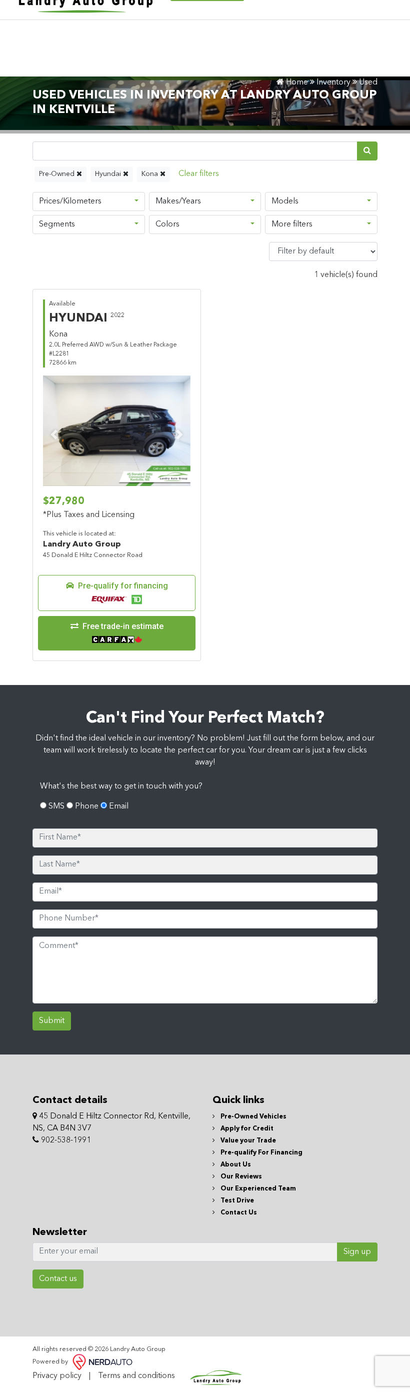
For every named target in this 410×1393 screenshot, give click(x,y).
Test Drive (236, 1201)
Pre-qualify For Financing (260, 1153)
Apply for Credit (246, 1129)
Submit (51, 1021)
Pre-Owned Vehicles (252, 1117)
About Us (235, 1165)
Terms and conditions (136, 1376)
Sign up (357, 1252)
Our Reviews (240, 1177)
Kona (151, 174)
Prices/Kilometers (70, 202)
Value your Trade (247, 1141)
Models (285, 202)
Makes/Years (178, 202)
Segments (57, 224)
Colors (168, 224)
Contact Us (238, 1213)
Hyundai (109, 174)
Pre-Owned (57, 174)
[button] (117, 593)
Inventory (333, 82)
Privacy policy (57, 1376)
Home (296, 82)
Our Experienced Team (257, 1189)
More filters (292, 224)
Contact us (58, 1279)
